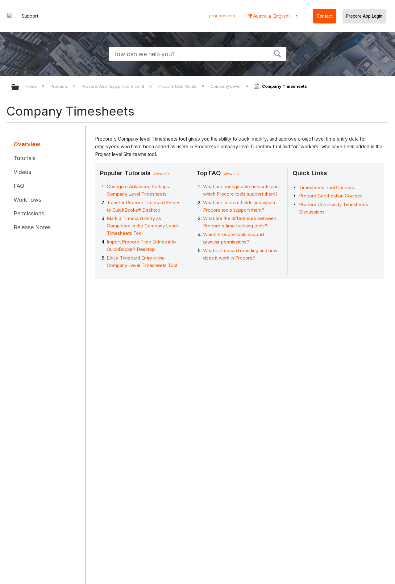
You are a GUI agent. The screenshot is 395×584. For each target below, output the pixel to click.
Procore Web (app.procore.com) (113, 86)
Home (32, 86)
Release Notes (32, 227)
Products (60, 86)
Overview (27, 144)
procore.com (222, 15)
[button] (277, 53)
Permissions (29, 213)
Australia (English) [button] (271, 16)
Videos (22, 172)
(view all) (160, 173)
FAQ (19, 186)
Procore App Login (364, 16)
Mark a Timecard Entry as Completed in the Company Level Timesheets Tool (142, 225)
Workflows (27, 200)
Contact (325, 16)
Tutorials (24, 158)
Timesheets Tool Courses (326, 187)
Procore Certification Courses (331, 196)
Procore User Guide (178, 86)
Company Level (226, 86)
